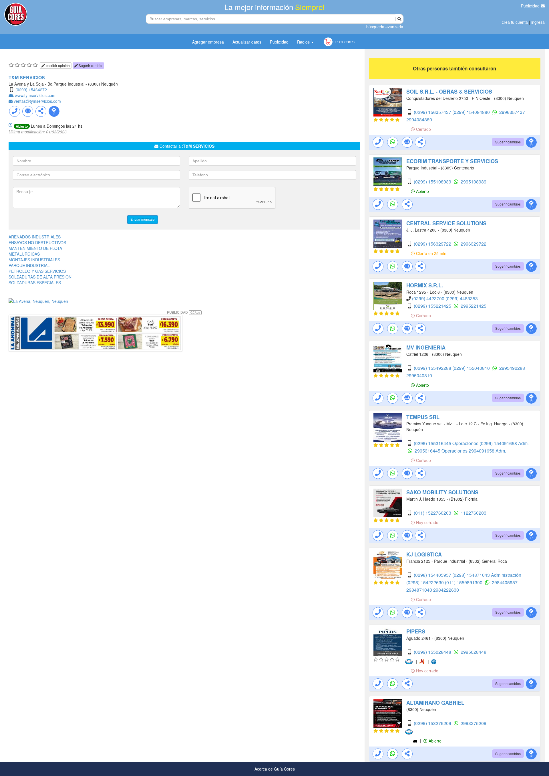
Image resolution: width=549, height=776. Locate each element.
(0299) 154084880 (471, 112)
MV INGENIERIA (425, 347)
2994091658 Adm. (487, 450)
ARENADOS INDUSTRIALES (35, 237)
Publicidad (531, 6)
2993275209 (473, 723)
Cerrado (423, 129)
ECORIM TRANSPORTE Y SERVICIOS (452, 161)
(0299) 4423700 (428, 298)
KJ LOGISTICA (424, 554)
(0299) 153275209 (433, 723)
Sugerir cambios (508, 141)
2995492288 (512, 368)
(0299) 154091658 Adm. (504, 443)
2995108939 (473, 181)
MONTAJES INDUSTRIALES (34, 259)
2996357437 (512, 112)
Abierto (422, 191)
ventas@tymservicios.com (37, 101)
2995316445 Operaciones (442, 450)
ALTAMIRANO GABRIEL (435, 702)
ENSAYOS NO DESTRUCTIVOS (37, 242)
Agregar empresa (208, 42)
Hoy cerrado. (427, 522)
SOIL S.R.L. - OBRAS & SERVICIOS (449, 91)
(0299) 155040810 (471, 368)
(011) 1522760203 (433, 513)
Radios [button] (304, 42)
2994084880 (419, 119)
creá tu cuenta (515, 22)
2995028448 (473, 652)
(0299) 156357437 (433, 112)
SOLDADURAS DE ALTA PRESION (40, 277)
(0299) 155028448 (433, 652)
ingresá (538, 22)
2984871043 (419, 590)
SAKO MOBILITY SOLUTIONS (442, 492)
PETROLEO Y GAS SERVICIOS (37, 271)
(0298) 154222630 (425, 582)
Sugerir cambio (90, 65)
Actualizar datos (246, 42)
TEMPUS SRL (422, 417)
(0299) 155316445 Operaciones (447, 443)
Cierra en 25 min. (431, 253)
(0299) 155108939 (433, 181)
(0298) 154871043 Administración (486, 575)
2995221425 (473, 306)
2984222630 (446, 590)
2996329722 (473, 243)
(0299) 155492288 (433, 368)
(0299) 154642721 (32, 89)
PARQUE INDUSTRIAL (29, 265)
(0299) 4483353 (461, 298)
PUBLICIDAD (183, 312)
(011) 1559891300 (464, 582)
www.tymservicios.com (35, 95)
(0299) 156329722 (433, 243)
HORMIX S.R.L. (424, 285)
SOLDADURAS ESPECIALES (35, 282)
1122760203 (473, 513)
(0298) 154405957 (433, 575)
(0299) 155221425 (433, 306)
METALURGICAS (24, 254)
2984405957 (505, 582)
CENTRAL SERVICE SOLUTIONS (446, 223)
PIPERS (415, 631)
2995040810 (419, 375)
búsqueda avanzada (384, 26)
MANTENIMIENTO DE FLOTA (35, 248)
